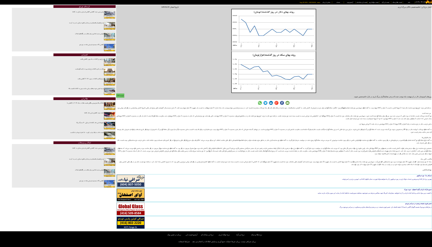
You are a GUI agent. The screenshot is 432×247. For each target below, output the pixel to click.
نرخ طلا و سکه (256, 235)
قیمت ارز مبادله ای (362, 2)
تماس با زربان (326, 2)
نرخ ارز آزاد (240, 235)
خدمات (338, 2)
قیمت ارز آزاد (385, 2)
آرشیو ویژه (350, 2)
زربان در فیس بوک (174, 235)
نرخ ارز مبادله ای (207, 235)
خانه (409, 2)
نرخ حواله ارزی (224, 235)
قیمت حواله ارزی (373, 2)
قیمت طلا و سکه (397, 2)
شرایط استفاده (184, 242)
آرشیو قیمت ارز (191, 235)
